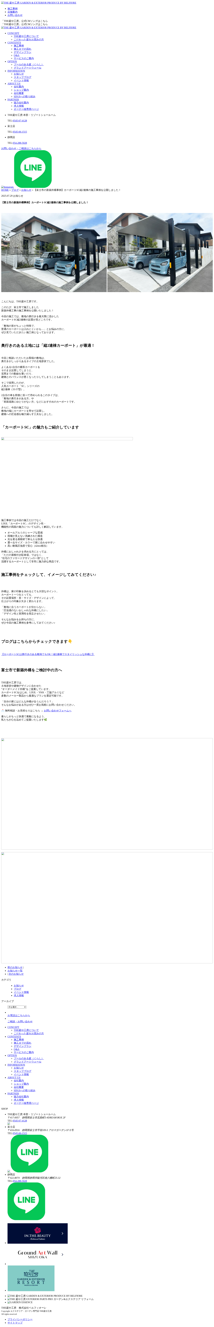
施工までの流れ (22, 49)
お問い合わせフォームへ (57, 710)
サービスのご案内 (24, 58)
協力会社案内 (21, 102)
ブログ (17, 989)
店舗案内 (13, 12)
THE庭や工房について (26, 36)
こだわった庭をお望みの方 (29, 39)
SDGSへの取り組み (24, 96)
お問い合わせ (15, 15)
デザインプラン (22, 52)
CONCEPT (13, 33)
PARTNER (13, 99)
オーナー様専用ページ (26, 109)
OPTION (12, 61)
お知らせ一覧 (15, 970)
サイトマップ (15, 1322)
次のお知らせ (16, 974)
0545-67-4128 (20, 120)
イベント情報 (21, 80)
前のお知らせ (15, 967)
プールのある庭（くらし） (29, 64)
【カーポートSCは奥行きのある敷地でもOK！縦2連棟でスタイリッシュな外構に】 (48, 654)
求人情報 (19, 106)
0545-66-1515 (20, 131)
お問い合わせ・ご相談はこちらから (21, 148)
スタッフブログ (22, 77)
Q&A (16, 55)
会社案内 (19, 86)
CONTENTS (14, 42)
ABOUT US (14, 83)
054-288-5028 (20, 143)
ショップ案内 (21, 90)
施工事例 (13, 8)
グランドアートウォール (27, 67)
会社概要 (19, 93)
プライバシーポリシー (20, 1319)
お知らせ (19, 74)
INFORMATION (16, 71)
